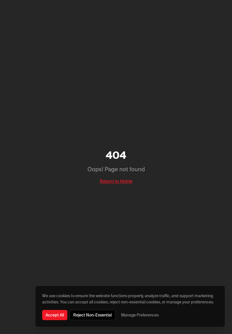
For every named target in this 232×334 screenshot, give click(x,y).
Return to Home (116, 181)
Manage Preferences (140, 315)
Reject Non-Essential (92, 315)
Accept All (55, 315)
